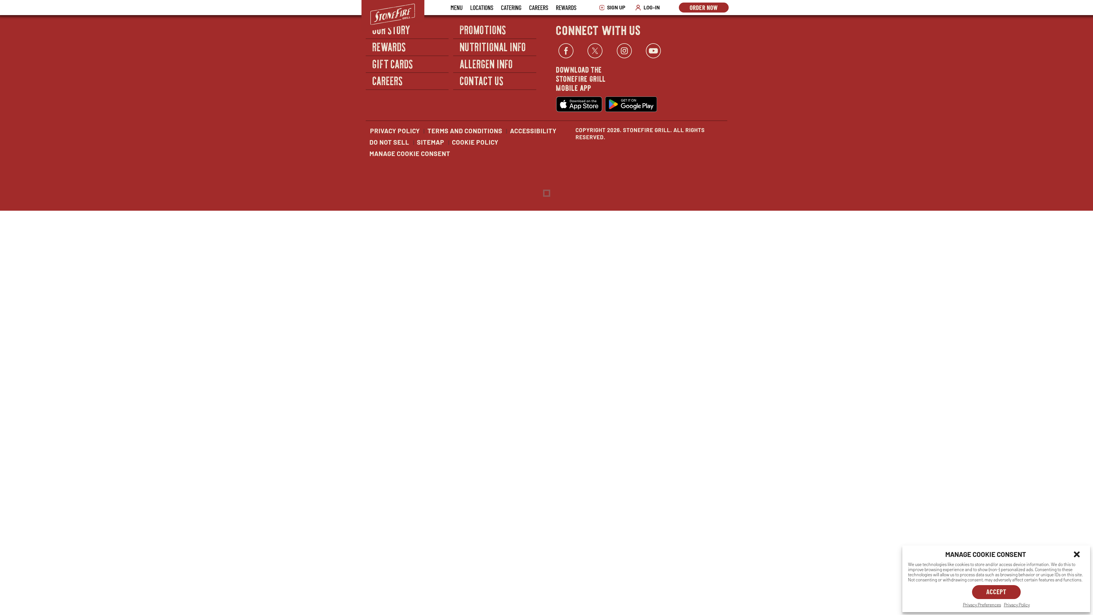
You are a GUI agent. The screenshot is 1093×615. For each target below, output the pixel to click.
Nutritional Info (493, 46)
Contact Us (482, 80)
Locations (481, 7)
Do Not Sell (389, 142)
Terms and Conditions (465, 130)
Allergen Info (486, 63)
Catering (511, 7)
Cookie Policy (475, 142)
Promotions (483, 29)
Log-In (649, 7)
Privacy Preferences (982, 604)
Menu (457, 7)
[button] (1077, 554)
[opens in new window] (579, 104)
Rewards (566, 7)
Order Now (709, 8)
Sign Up (614, 7)
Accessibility (533, 130)
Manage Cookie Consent (409, 153)
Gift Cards (393, 63)
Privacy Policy (1017, 604)
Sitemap (430, 142)
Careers (538, 7)
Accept (996, 591)
